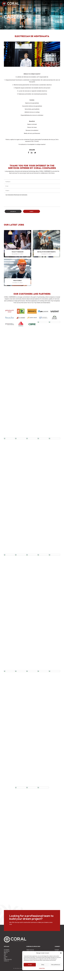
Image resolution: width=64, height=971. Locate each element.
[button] (61, 953)
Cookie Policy (42, 968)
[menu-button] (61, 3)
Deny (42, 964)
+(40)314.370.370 (11, 27)
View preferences (55, 964)
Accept (30, 964)
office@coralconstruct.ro (27, 27)
